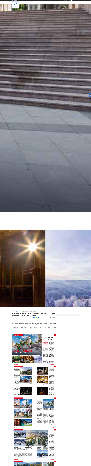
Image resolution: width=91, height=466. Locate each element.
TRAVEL (20, 0)
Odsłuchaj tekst (54, 317)
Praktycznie (64, 2)
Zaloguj (76, 0)
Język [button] (70, 0)
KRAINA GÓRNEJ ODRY (14, 0)
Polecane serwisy (74, 2)
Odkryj (54, 2)
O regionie (50, 2)
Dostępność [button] (65, 0)
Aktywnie (56, 2)
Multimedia (69, 2)
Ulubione (73, 0)
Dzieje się (60, 2)
